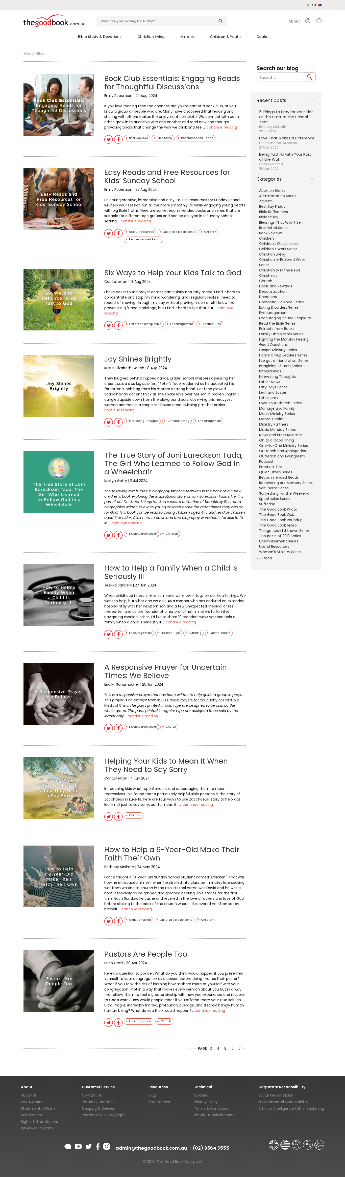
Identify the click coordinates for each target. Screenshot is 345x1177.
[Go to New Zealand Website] (308, 1142)
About (294, 21)
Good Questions (273, 344)
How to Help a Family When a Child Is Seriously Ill (171, 572)
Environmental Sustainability (283, 1101)
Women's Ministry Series (280, 551)
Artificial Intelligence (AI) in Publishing (291, 1108)
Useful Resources (274, 546)
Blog (152, 1095)
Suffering (267, 504)
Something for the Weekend (284, 493)
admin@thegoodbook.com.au (151, 1148)
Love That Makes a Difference (287, 138)
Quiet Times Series (275, 472)
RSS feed (264, 558)
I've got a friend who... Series (284, 360)
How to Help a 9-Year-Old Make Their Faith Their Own (171, 854)
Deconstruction (273, 291)
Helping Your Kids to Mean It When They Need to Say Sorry (166, 765)
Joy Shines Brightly (137, 359)
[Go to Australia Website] (297, 1142)
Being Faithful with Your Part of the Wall (285, 157)
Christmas (268, 275)
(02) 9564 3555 (211, 1148)
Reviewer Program (37, 1128)
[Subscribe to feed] (67, 1145)
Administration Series (277, 195)
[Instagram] (106, 1145)
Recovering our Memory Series (286, 482)
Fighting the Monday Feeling (284, 339)
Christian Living (151, 36)
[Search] (310, 76)
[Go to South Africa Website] (319, 1142)
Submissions (32, 1115)
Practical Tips (271, 466)
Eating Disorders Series (279, 307)
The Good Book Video (278, 525)
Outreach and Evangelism (282, 456)
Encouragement (273, 312)
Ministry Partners (273, 424)
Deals (262, 36)
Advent (265, 201)
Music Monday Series (277, 429)
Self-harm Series (274, 488)
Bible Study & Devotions (99, 36)
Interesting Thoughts (277, 376)
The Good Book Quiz (277, 514)
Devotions (268, 296)
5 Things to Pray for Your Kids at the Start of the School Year (286, 116)
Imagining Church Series (280, 365)
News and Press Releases (281, 434)
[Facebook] (97, 1145)
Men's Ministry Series (277, 413)
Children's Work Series (278, 248)
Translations (159, 1101)
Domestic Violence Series (281, 302)
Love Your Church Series (280, 403)
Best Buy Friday (272, 206)
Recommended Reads (279, 477)
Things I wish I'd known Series (284, 530)
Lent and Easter (272, 392)
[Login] (307, 21)
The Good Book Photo (278, 509)
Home (28, 53)
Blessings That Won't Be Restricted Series (280, 225)
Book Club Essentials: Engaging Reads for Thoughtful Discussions (172, 82)
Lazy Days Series (273, 387)
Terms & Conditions (211, 1108)
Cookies (201, 1095)
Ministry (187, 36)
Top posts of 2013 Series (280, 535)
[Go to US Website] (285, 1142)
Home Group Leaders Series (283, 355)
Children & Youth (225, 36)
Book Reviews (270, 233)
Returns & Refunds (98, 1101)
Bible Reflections (273, 211)
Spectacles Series (274, 498)
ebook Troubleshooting (214, 1115)
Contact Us (92, 1095)
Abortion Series (272, 190)
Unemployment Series (278, 541)
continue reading (222, 127)
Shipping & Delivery (98, 1108)
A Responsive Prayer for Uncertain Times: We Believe (165, 671)
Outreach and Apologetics (282, 450)
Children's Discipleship (278, 243)
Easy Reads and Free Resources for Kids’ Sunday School (167, 176)
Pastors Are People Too (145, 954)
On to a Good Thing (276, 440)
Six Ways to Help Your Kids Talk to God (172, 273)
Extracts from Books (276, 328)
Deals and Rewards (275, 286)
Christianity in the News (279, 270)
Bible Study (268, 217)
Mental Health (271, 419)
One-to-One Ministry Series (283, 445)
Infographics (270, 371)
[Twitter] (88, 1145)
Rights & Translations (39, 1121)
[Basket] (319, 22)
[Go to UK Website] (274, 1142)
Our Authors (31, 1101)
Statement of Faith (38, 1108)
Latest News (269, 381)
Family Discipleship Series (281, 334)
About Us (29, 1095)
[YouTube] (78, 1145)
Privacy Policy (206, 1101)
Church (265, 280)
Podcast (266, 461)
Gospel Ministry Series (278, 349)
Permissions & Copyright (103, 1115)
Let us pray (268, 397)
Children (266, 238)
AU (314, 5)
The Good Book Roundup (281, 519)
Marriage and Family (277, 408)
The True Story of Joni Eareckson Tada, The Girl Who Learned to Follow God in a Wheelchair (173, 463)
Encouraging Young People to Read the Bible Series (285, 321)
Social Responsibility (275, 1095)
